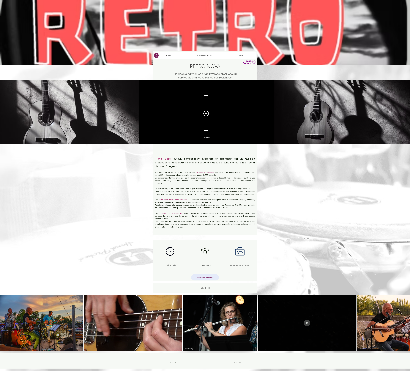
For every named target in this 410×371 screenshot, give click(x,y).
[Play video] (206, 113)
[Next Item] (406, 323)
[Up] (156, 55)
